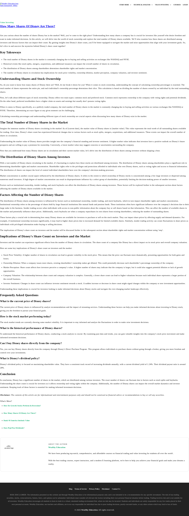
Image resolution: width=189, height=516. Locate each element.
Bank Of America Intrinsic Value (17, 420)
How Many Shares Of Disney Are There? (27, 26)
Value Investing (7, 22)
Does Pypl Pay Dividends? (14, 428)
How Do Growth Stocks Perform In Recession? (22, 406)
